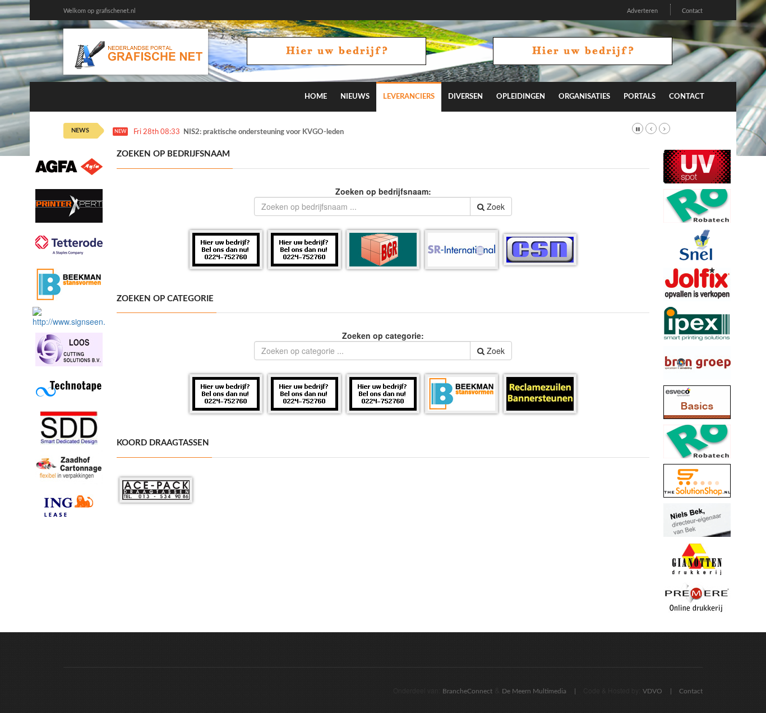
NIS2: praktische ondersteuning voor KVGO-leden (263, 132)
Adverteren (642, 11)
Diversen (465, 96)
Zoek (494, 206)
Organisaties (584, 96)
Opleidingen (520, 96)
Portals (640, 96)
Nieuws (355, 96)
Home (315, 96)
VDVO (652, 691)
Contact (692, 11)
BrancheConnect (467, 691)
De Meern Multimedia (534, 691)
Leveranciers (409, 96)
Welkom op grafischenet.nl (99, 11)
